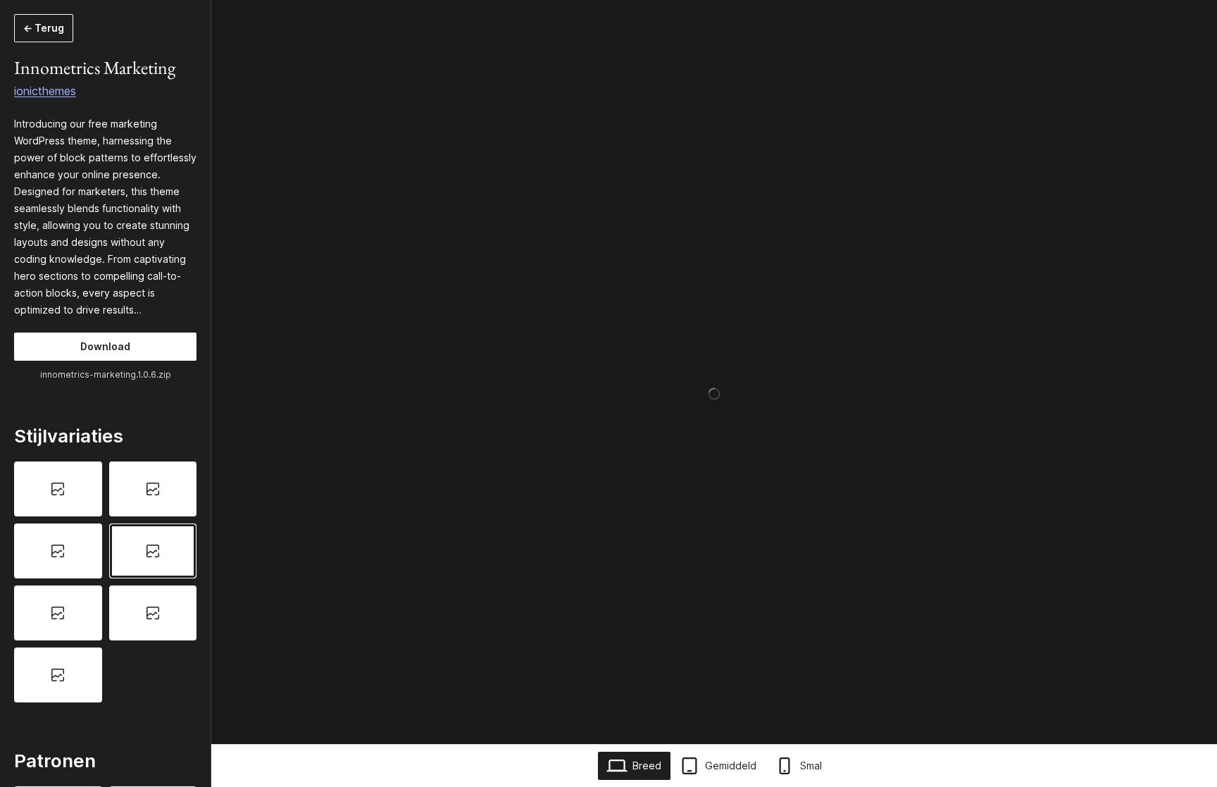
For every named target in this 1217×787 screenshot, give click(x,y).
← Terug (43, 28)
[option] (58, 488)
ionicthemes (45, 91)
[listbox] (105, 581)
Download (105, 346)
